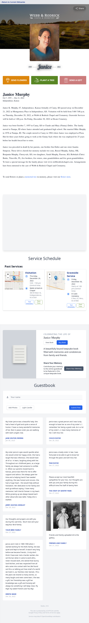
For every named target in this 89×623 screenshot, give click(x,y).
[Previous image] (48, 515)
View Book (49, 342)
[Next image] (84, 515)
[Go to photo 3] (61, 528)
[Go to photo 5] (64, 528)
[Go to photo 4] (62, 528)
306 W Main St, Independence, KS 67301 (36, 295)
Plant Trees (38, 302)
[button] (14, 278)
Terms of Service (50, 613)
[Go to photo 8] (68, 528)
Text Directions (29, 302)
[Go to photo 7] (66, 528)
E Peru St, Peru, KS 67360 (77, 299)
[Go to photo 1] (58, 528)
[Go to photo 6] (65, 528)
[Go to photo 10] (71, 528)
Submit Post (75, 407)
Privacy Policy (38, 613)
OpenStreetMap (47, 616)
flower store (65, 176)
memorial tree (31, 176)
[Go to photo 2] (59, 528)
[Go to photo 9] (69, 528)
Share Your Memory (73, 368)
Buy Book (62, 342)
